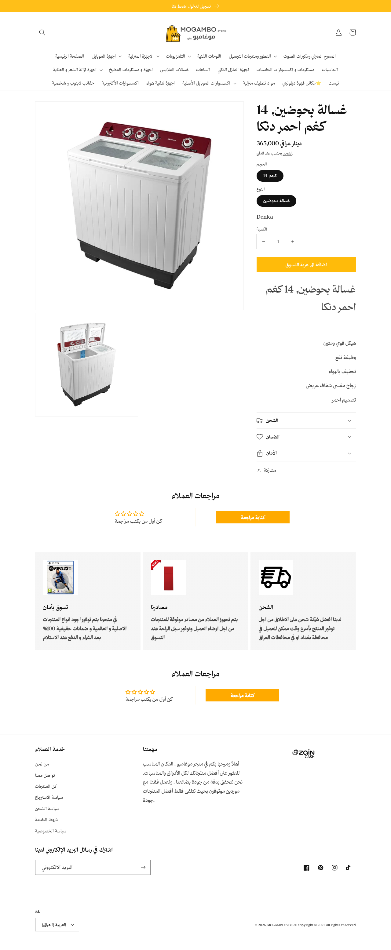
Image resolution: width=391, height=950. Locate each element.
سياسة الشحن (47, 808)
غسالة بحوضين (276, 201)
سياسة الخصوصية (50, 831)
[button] (42, 32)
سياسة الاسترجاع (49, 797)
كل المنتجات (46, 786)
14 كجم (270, 176)
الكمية (262, 228)
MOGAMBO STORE (282, 925)
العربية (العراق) (54, 924)
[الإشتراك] (143, 867)
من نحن (42, 764)
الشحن (287, 153)
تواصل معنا (45, 775)
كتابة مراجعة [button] (253, 517)
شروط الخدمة (46, 819)
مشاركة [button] (270, 470)
